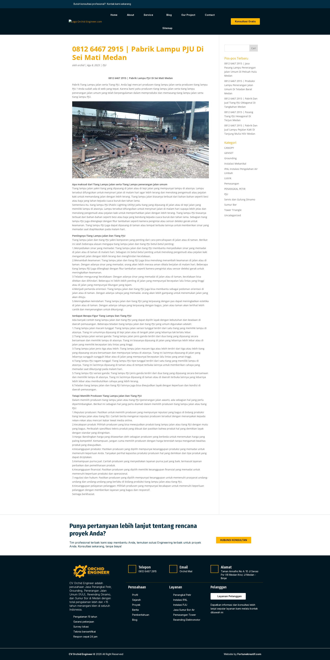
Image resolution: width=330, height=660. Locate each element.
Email (184, 567)
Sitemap (167, 28)
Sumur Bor (230, 204)
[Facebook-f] (214, 621)
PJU (104, 65)
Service (148, 14)
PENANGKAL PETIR (234, 188)
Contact (210, 14)
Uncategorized (232, 215)
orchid (81, 65)
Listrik (227, 178)
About (130, 14)
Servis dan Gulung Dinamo (239, 199)
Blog (169, 14)
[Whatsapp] (230, 621)
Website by (242, 654)
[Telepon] (132, 569)
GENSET (228, 153)
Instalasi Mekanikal (235, 163)
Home (114, 14)
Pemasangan (231, 183)
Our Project (188, 14)
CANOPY (229, 147)
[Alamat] (214, 569)
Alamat (226, 567)
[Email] (173, 569)
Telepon (145, 567)
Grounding (230, 158)
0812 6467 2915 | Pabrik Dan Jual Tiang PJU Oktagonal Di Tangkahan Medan (240, 102)
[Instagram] (222, 621)
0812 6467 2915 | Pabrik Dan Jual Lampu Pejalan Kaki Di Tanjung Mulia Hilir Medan (240, 129)
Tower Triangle (232, 210)
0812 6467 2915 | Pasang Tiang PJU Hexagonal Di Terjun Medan (238, 116)
